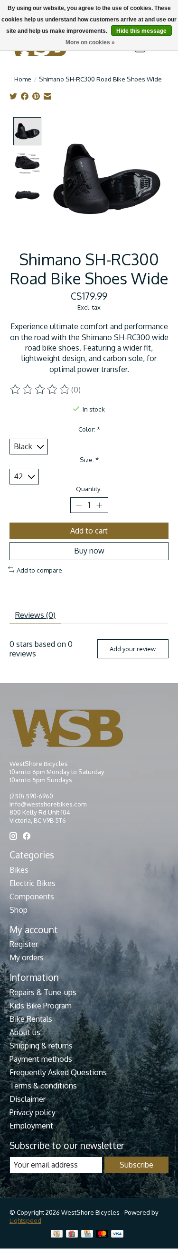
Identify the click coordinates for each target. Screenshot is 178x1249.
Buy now (89, 550)
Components (31, 896)
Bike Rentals (30, 1019)
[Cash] (57, 1234)
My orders (26, 957)
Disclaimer (27, 1099)
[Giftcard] (72, 1234)
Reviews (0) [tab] (35, 615)
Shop (18, 910)
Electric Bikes (32, 883)
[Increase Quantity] (99, 505)
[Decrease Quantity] (79, 505)
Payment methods (40, 1059)
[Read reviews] (40, 389)
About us (24, 1032)
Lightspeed (25, 1220)
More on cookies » (90, 42)
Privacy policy (32, 1112)
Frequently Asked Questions (58, 1072)
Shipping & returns (41, 1045)
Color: (89, 429)
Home (22, 79)
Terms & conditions (43, 1085)
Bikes (18, 870)
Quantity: (89, 488)
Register (23, 944)
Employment (31, 1125)
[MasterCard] (102, 1234)
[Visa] (117, 1234)
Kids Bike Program (40, 1005)
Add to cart (89, 530)
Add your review (133, 649)
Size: (89, 459)
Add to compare (39, 570)
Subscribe (136, 1164)
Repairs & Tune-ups (42, 992)
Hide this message (141, 31)
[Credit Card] (87, 1234)
